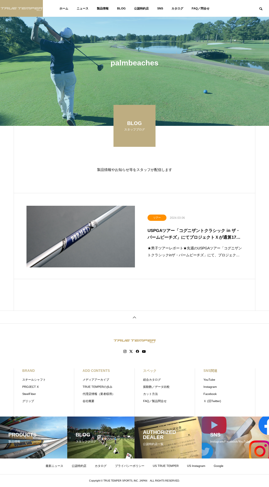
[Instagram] (125, 351)
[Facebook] (137, 351)
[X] (131, 351)
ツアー (157, 217)
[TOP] (134, 317)
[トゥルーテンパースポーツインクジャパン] (21, 8)
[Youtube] (144, 351)
